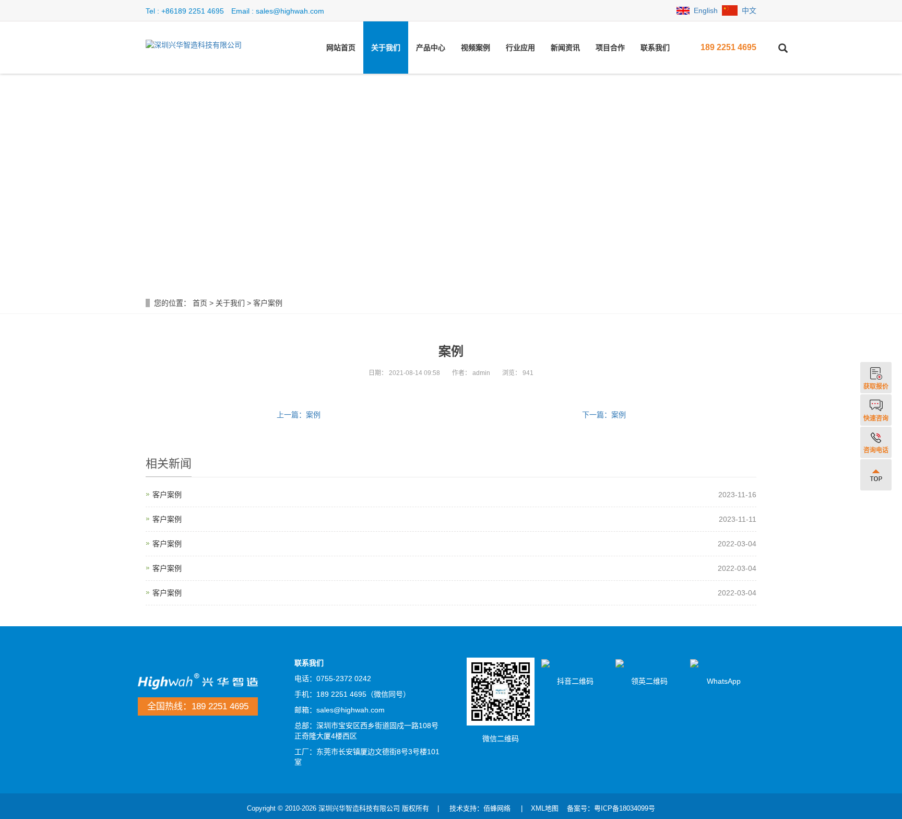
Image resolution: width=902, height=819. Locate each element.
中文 (749, 10)
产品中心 (430, 47)
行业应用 (520, 47)
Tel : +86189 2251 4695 (185, 11)
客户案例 (267, 303)
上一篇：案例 (299, 415)
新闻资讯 (565, 47)
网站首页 (340, 47)
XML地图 (545, 808)
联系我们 (655, 47)
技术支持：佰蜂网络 (480, 808)
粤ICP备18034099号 (624, 808)
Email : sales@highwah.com (277, 11)
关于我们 (385, 47)
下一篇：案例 (604, 415)
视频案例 (475, 47)
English (706, 10)
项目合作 (610, 47)
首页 (200, 303)
